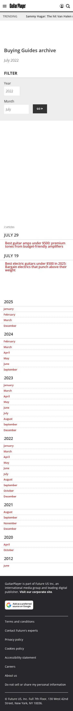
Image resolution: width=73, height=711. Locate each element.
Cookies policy (14, 648)
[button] (5, 6)
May (6, 358)
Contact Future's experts (21, 630)
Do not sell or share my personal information (35, 684)
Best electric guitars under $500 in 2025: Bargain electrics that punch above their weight (36, 266)
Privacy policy (14, 639)
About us (11, 675)
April (7, 352)
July (6, 413)
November (10, 523)
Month (9, 101)
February (9, 314)
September (10, 369)
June (6, 364)
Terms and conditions (19, 621)
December (10, 326)
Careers (10, 666)
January (9, 309)
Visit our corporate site (36, 592)
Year (7, 83)
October (9, 490)
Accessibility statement (20, 657)
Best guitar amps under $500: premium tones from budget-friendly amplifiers (35, 245)
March (8, 320)
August (8, 419)
